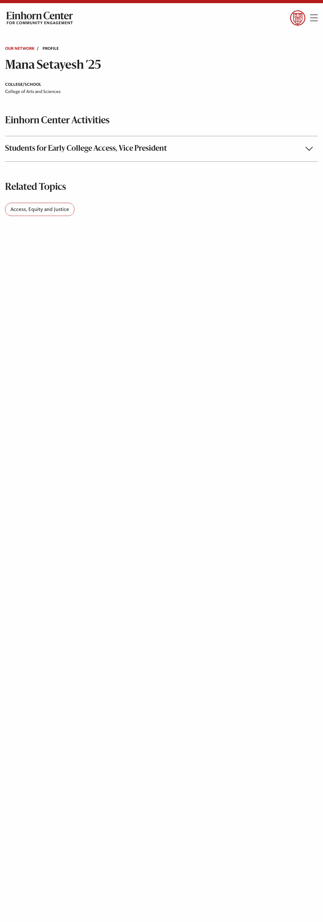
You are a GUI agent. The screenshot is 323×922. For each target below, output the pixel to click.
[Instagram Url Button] (41, 93)
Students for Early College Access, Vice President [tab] (86, 149)
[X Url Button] (23, 93)
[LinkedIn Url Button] (60, 93)
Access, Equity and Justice (39, 209)
